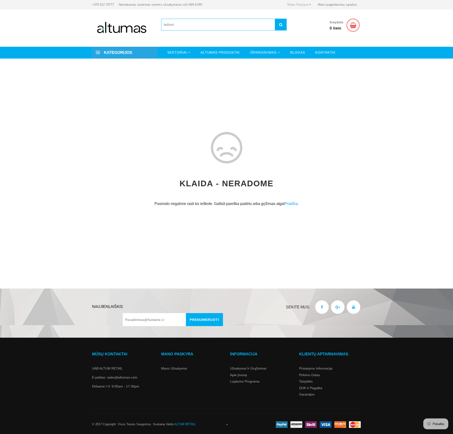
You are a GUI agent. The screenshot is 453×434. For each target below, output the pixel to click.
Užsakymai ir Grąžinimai (248, 368)
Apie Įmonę (238, 375)
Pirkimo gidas (309, 375)
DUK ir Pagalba (310, 388)
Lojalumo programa (245, 381)
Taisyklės (306, 381)
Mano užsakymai (174, 368)
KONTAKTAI (325, 52)
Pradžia (291, 204)
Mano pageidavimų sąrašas (337, 4)
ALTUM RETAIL (185, 424)
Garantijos (307, 394)
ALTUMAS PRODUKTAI (220, 52)
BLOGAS (297, 52)
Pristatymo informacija (315, 368)
